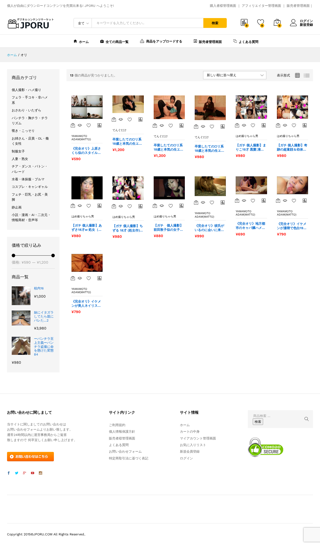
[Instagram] (41, 473)
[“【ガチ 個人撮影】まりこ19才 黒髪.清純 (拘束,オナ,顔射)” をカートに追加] (237, 125)
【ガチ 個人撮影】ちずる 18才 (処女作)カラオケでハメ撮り (127, 228)
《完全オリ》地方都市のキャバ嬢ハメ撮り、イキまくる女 (250, 226)
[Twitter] (17, 473)
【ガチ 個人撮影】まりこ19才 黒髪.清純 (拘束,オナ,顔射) (251, 147)
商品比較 (100, 125)
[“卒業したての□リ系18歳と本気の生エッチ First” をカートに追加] (196, 126)
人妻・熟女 (20, 159)
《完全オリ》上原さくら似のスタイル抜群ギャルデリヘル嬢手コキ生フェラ (86, 151)
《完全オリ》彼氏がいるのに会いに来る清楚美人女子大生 (209, 228)
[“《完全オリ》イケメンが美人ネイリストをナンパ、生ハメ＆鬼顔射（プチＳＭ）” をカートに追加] (73, 278)
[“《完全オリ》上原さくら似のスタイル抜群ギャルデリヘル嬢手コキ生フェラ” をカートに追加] (73, 125)
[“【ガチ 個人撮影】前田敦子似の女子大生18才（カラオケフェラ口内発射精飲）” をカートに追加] (155, 206)
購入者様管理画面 (223, 6)
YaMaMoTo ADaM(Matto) (81, 137)
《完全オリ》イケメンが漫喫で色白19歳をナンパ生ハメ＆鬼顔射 (292, 226)
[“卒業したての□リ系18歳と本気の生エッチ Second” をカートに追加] (155, 125)
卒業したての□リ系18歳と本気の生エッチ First (209, 148)
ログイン (306, 21)
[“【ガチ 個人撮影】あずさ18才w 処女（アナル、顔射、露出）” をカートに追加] (73, 206)
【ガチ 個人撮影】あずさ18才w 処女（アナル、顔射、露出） (86, 227)
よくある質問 (248, 41)
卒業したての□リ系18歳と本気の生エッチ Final (127, 141)
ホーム (84, 41)
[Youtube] (33, 473)
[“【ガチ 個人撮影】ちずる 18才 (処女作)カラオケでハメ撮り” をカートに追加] (114, 206)
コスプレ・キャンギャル (30, 187)
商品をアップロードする (164, 41)
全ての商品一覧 (117, 41)
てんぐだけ (119, 130)
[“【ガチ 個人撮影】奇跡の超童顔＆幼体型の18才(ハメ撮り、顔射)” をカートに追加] (278, 125)
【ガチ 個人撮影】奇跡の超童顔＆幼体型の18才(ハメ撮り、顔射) (292, 147)
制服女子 (18, 151)
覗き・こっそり (23, 130)
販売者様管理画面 (122, 438)
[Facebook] (9, 473)
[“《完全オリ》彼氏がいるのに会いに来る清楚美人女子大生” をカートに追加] (196, 202)
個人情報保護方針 (122, 431)
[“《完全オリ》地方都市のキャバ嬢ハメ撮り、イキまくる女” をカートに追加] (237, 200)
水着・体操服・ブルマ (28, 179)
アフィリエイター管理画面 (261, 6)
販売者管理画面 (298, 6)
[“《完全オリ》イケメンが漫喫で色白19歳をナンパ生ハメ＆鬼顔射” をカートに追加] (278, 200)
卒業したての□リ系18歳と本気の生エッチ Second (168, 147)
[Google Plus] (25, 473)
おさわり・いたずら (26, 110)
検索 (215, 23)
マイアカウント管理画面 (198, 438)
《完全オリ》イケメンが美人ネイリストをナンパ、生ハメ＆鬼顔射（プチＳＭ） (86, 303)
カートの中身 (190, 431)
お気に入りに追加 (89, 125)
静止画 (17, 207)
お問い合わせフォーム (125, 451)
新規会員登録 (190, 451)
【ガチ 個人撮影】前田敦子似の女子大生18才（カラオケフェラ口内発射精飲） (168, 227)
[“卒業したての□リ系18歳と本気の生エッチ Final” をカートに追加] (114, 119)
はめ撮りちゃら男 (247, 136)
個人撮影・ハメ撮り (26, 90)
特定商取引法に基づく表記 (128, 458)
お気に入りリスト (193, 445)
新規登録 (306, 24)
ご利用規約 (117, 425)
